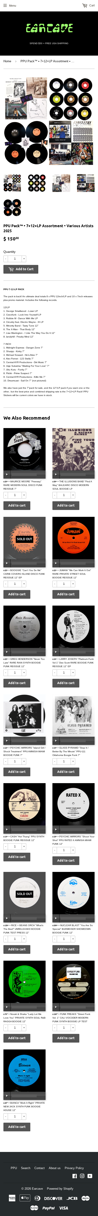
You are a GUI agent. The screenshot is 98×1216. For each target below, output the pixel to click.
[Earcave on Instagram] (82, 1176)
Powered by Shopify (60, 1188)
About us (55, 1168)
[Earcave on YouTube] (90, 1176)
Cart (92, 5)
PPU (14, 1168)
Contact (39, 1168)
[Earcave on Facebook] (74, 1176)
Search (25, 1168)
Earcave (37, 1188)
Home (7, 61)
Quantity (9, 251)
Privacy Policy (74, 1168)
